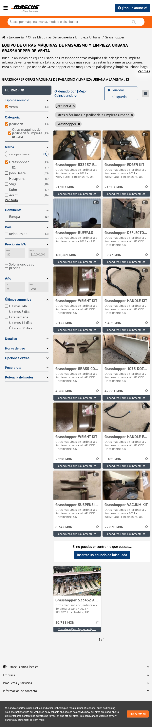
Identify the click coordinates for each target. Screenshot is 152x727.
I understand (138, 714)
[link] (77, 145)
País (8, 227)
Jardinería (16, 37)
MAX (31, 250)
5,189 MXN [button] (113, 459)
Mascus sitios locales (24, 667)
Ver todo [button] (11, 200)
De (7, 284)
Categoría (12, 117)
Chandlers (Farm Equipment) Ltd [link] (77, 194)
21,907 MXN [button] (64, 187)
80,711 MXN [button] (64, 622)
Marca (9, 147)
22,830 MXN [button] (114, 527)
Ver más (144, 71)
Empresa (9, 675)
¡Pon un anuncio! (134, 8)
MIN (8, 250)
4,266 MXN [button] (63, 391)
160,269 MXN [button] (65, 255)
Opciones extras (17, 358)
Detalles (11, 338)
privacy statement (19, 719)
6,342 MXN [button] (63, 527)
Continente (13, 210)
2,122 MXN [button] (63, 323)
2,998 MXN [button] (63, 459)
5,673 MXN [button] (113, 255)
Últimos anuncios (18, 299)
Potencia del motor (19, 377)
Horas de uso (15, 348)
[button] (26, 90)
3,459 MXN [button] (113, 323)
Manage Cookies (98, 715)
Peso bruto (13, 367)
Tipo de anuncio (17, 100)
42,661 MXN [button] (114, 391)
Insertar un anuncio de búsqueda (102, 555)
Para (31, 284)
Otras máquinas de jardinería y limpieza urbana (64, 37)
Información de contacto (20, 691)
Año (8, 278)
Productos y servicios (17, 683)
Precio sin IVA (15, 244)
